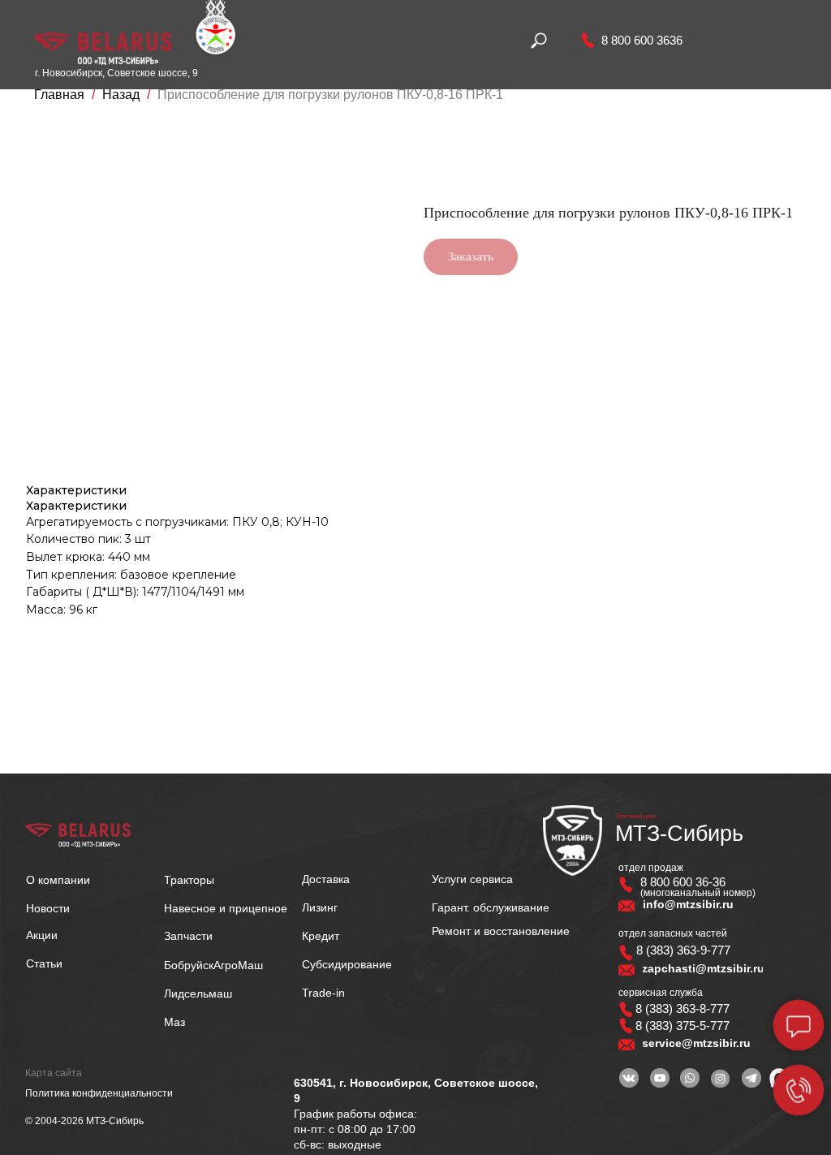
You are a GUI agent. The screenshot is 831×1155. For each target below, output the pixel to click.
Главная (59, 94)
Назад (122, 94)
